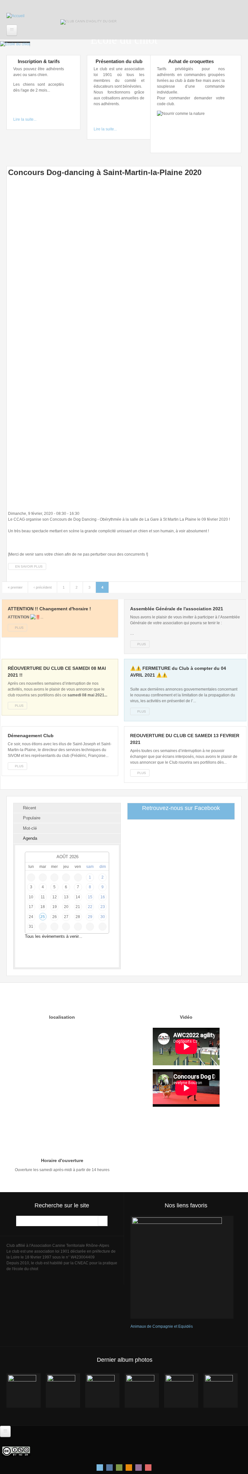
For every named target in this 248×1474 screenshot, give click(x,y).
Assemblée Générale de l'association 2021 (176, 608)
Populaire (31, 817)
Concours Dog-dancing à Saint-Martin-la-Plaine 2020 (105, 172)
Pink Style (138, 1467)
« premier (15, 587)
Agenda (30, 838)
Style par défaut (100, 1467)
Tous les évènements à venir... (53, 936)
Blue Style (109, 1467)
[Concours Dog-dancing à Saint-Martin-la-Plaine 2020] (124, 343)
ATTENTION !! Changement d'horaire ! (49, 608)
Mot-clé (30, 828)
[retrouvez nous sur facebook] (115, 10)
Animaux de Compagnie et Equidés (161, 1326)
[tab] (67, 808)
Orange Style (129, 1467)
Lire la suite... (24, 119)
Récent (29, 807)
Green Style (119, 1467)
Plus (19, 627)
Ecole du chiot (124, 39)
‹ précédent (43, 587)
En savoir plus (30, 566)
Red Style (148, 1467)
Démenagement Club (31, 735)
